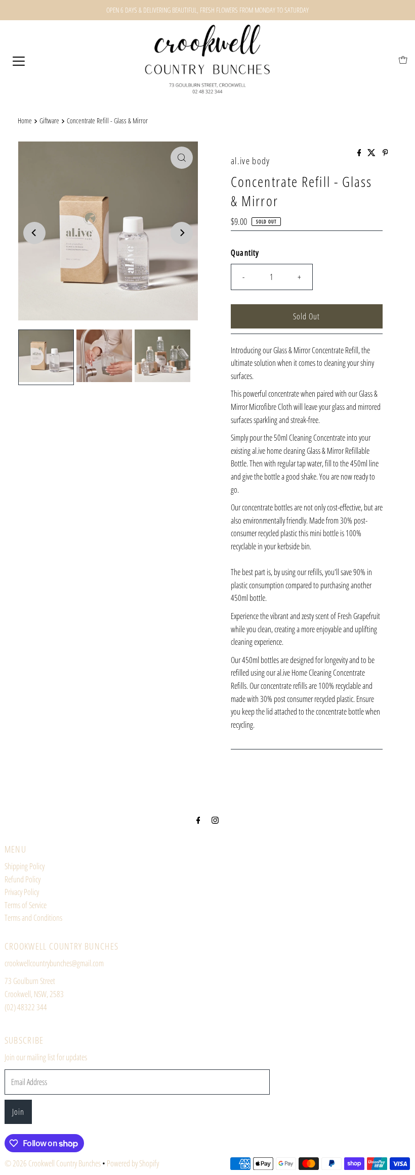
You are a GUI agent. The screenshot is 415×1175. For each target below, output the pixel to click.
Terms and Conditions (33, 917)
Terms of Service (26, 905)
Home (25, 120)
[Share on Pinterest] (385, 153)
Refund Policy (22, 879)
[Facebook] (198, 819)
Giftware (49, 120)
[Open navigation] (18, 60)
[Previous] (34, 233)
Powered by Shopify (133, 1163)
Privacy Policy (22, 892)
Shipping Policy (25, 866)
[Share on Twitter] (372, 153)
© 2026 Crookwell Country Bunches (53, 1163)
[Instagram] (215, 819)
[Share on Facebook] (360, 153)
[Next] (182, 233)
